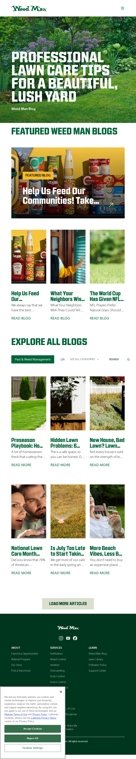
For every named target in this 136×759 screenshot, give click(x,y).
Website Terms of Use (15, 714)
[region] (32, 722)
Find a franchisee (20, 670)
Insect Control (58, 682)
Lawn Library (96, 659)
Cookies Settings (32, 748)
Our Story (16, 665)
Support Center (97, 670)
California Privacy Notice (43, 718)
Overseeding (57, 670)
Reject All (33, 738)
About (15, 648)
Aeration (55, 665)
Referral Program (20, 659)
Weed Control (58, 659)
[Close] (61, 692)
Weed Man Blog (98, 653)
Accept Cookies (32, 728)
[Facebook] (75, 638)
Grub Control (57, 676)
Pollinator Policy (98, 665)
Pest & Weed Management (33, 359)
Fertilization (56, 653)
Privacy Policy (39, 714)
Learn (93, 648)
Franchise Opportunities (24, 653)
